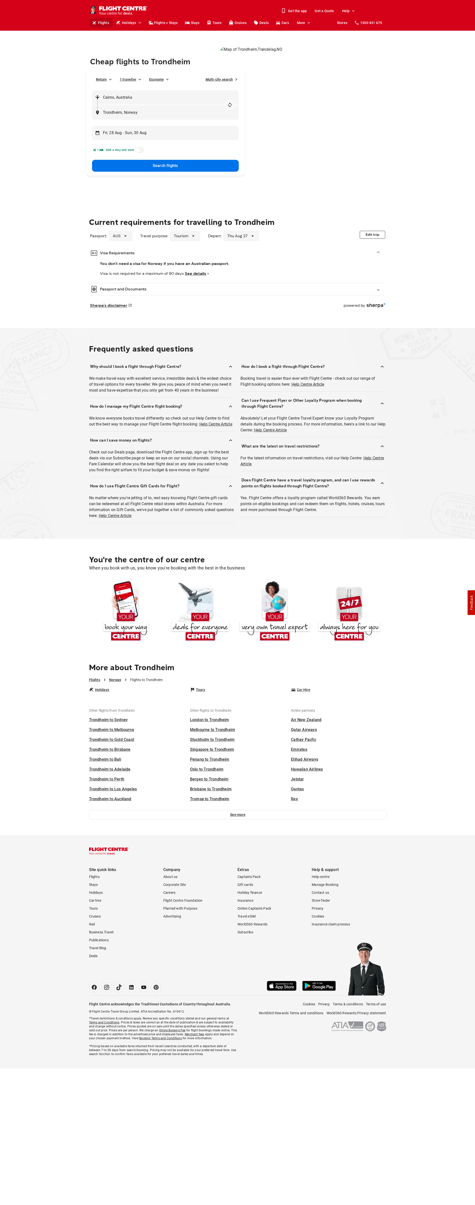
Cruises (241, 23)
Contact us (320, 893)
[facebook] (94, 987)
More (301, 23)
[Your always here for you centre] (349, 611)
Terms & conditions (348, 1004)
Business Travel (101, 932)
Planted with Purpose (180, 908)
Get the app (297, 11)
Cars (285, 23)
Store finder (321, 900)
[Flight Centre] (109, 851)
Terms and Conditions (104, 1022)
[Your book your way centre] (126, 611)
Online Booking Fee (172, 1030)
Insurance (245, 900)
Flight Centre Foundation (183, 900)
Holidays (129, 23)
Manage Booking (325, 885)
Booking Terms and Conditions (160, 1038)
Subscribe (245, 932)
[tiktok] (119, 987)
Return (101, 79)
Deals (264, 23)
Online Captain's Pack (254, 908)
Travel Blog (97, 948)
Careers (169, 893)
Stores (342, 23)
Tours (217, 23)
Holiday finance (250, 893)
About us (170, 877)
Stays (195, 23)
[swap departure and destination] (230, 105)
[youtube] (144, 987)
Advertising (172, 916)
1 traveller (128, 79)
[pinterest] (156, 987)
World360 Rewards (252, 924)
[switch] (138, 151)
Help (346, 11)
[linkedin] (131, 987)
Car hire (95, 900)
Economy (156, 79)
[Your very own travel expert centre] (274, 611)
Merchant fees (194, 1034)
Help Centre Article (215, 424)
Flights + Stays (166, 23)
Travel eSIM (247, 916)
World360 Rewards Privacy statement (356, 1013)
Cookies (318, 916)
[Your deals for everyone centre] (200, 611)
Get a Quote (324, 11)
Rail (92, 924)
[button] (238, 814)
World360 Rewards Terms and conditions (291, 1013)
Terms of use (376, 1004)
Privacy (317, 908)
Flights (103, 23)
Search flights (165, 165)
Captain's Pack (249, 877)
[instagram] (106, 987)
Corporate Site (174, 885)
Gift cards (245, 885)
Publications (99, 940)
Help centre (321, 877)
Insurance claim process (331, 924)
